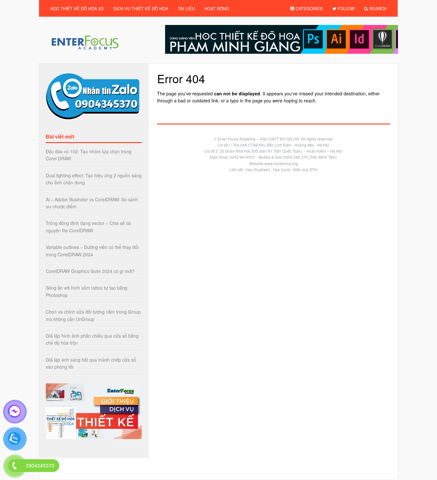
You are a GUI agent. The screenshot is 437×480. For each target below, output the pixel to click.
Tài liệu (186, 8)
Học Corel (282, 169)
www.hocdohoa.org (281, 163)
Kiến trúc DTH (305, 169)
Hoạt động (216, 8)
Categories (308, 8)
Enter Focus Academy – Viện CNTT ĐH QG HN (258, 138)
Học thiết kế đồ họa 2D (77, 8)
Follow (345, 8)
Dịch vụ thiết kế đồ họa (140, 8)
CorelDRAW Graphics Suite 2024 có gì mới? (90, 271)
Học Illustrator (258, 169)
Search (377, 8)
